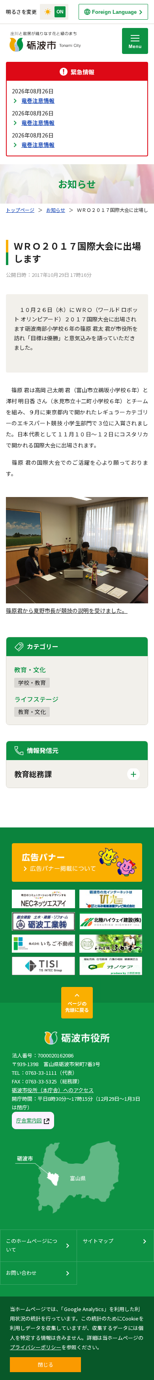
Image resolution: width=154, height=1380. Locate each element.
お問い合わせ (21, 1272)
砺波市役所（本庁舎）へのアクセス (53, 1090)
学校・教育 (32, 682)
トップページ (20, 209)
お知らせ (55, 209)
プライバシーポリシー (35, 1347)
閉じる (45, 1364)
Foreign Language (114, 12)
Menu (135, 41)
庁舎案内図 (29, 1120)
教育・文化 (32, 712)
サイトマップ (98, 1241)
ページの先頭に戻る (77, 1006)
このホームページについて (31, 1245)
